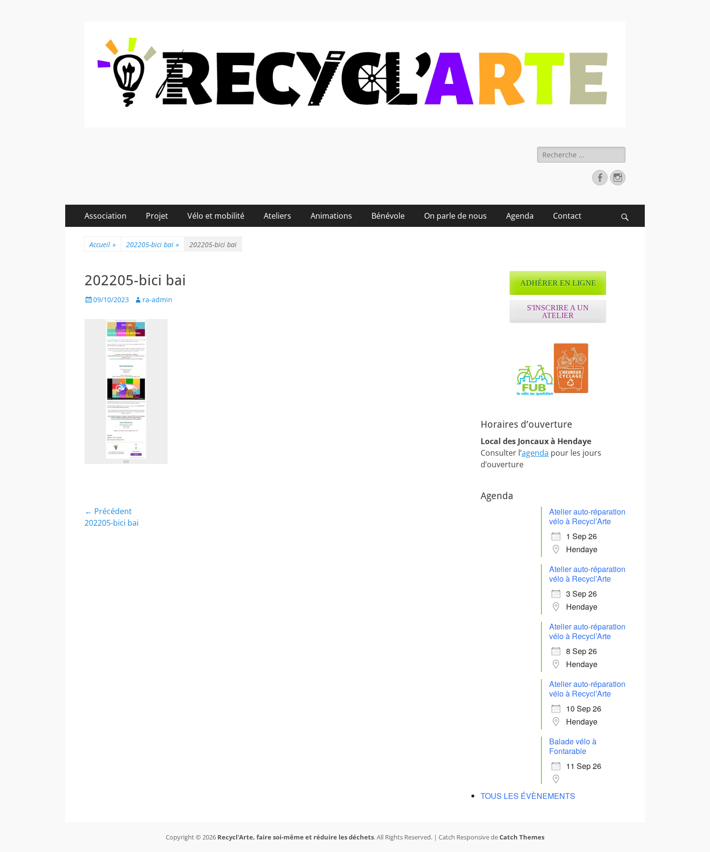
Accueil (102, 244)
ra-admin (157, 299)
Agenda (520, 215)
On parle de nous (455, 215)
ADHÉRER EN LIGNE (558, 283)
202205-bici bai (152, 244)
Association (106, 215)
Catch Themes (521, 837)
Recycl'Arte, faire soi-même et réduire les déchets (295, 837)
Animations (331, 215)
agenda (535, 452)
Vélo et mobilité (215, 215)
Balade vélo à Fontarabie (572, 746)
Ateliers (277, 215)
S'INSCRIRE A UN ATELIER (558, 312)
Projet (157, 215)
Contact (567, 215)
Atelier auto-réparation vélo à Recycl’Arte (587, 516)
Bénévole (388, 215)
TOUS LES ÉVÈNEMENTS (528, 795)
